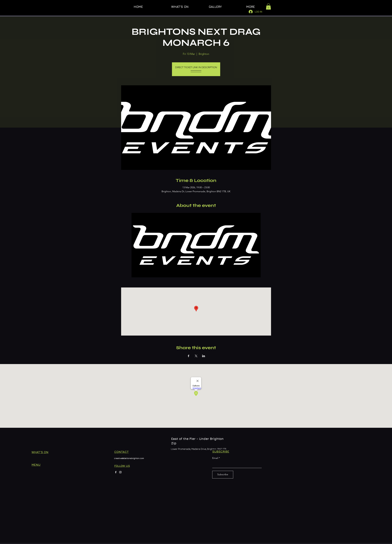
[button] (268, 6)
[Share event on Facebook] (188, 356)
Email (215, 458)
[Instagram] (120, 472)
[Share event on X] (196, 356)
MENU (36, 464)
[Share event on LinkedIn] (203, 356)
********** (196, 71)
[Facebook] (115, 472)
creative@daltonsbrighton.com (129, 458)
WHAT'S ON (40, 452)
